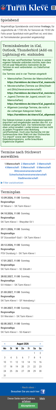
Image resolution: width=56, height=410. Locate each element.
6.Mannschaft (44, 167)
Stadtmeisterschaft (28, 178)
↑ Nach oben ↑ (28, 387)
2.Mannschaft (28, 163)
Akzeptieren (28, 405)
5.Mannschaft (28, 167)
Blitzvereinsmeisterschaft (28, 171)
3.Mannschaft (44, 163)
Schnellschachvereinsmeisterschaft (28, 174)
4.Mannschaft (12, 167)
